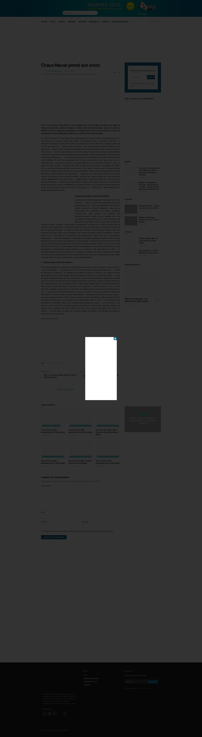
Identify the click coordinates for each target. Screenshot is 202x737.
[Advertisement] (101, 368)
